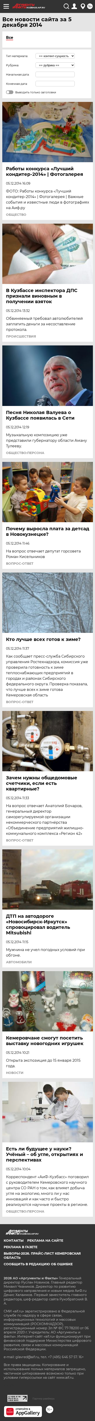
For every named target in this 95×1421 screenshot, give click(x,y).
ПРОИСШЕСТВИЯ (21, 336)
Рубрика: (12, 65)
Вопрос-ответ (19, 563)
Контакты (14, 1240)
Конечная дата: (17, 83)
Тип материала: (17, 56)
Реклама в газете (20, 1247)
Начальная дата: (18, 74)
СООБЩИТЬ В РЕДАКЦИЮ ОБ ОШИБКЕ (38, 1264)
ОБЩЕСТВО (16, 214)
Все (9, 37)
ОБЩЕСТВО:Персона (25, 452)
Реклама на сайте (45, 1240)
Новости (15, 1072)
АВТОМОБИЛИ (19, 962)
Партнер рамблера (43, 1398)
